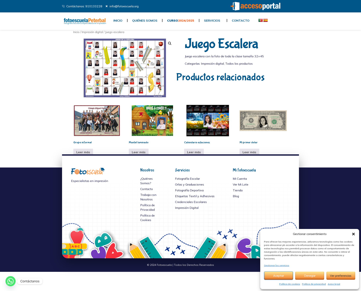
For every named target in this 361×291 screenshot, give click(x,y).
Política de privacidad (314, 284)
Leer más (83, 152)
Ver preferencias (340, 275)
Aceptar (278, 275)
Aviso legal (334, 284)
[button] (353, 234)
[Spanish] (265, 20)
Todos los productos (239, 63)
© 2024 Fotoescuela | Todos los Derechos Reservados (180, 265)
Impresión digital (92, 32)
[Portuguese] (260, 20)
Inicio (76, 32)
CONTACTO (241, 20)
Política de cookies (289, 284)
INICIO (117, 20)
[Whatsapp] (10, 281)
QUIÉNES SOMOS (144, 20)
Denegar (309, 275)
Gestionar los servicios (276, 265)
